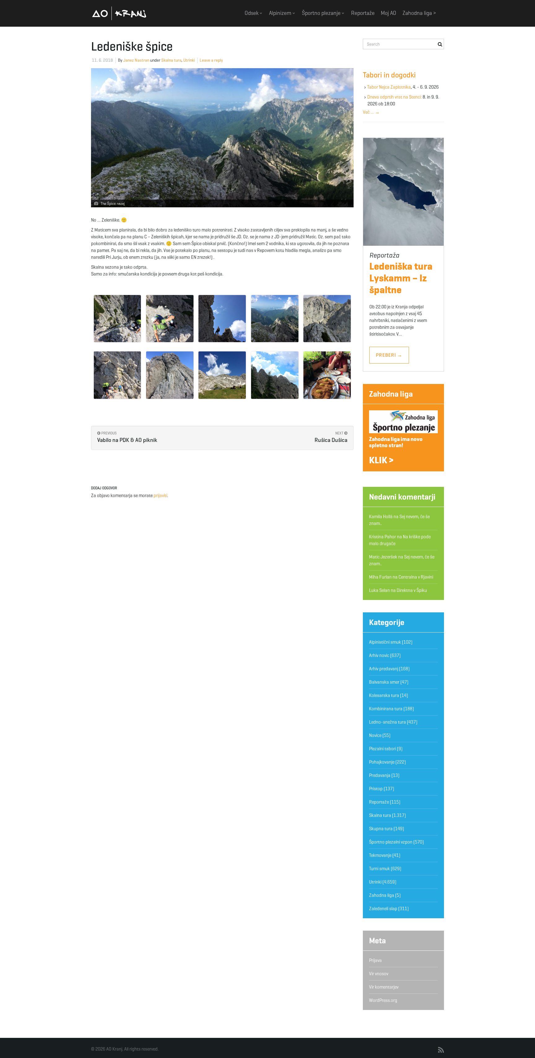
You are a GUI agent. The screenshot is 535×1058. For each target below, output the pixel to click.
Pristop (376, 788)
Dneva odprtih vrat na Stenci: (394, 97)
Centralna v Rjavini (415, 577)
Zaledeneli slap (383, 908)
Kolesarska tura (384, 695)
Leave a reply (211, 60)
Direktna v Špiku (412, 590)
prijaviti (160, 495)
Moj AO (388, 13)
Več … (371, 112)
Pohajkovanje (381, 762)
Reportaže (363, 13)
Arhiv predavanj (383, 669)
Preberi (389, 355)
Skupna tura (381, 828)
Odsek (252, 13)
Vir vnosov (378, 973)
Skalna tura (171, 60)
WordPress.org (383, 1000)
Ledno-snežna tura (387, 722)
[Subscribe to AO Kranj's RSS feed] (441, 1050)
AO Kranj (119, 13)
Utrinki (189, 60)
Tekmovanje (380, 855)
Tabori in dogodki (389, 75)
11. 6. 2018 (102, 60)
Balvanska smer (384, 682)
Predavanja (379, 775)
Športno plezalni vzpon (390, 842)
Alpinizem (281, 13)
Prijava (375, 960)
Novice (375, 735)
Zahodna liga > (419, 13)
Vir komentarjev (383, 987)
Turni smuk (379, 868)
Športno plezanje (322, 13)
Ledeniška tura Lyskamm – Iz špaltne (401, 278)
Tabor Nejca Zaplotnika (389, 87)
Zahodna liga (391, 394)
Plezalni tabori (382, 749)
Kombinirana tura (385, 709)
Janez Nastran (136, 60)
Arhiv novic (379, 655)
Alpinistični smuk (385, 642)
